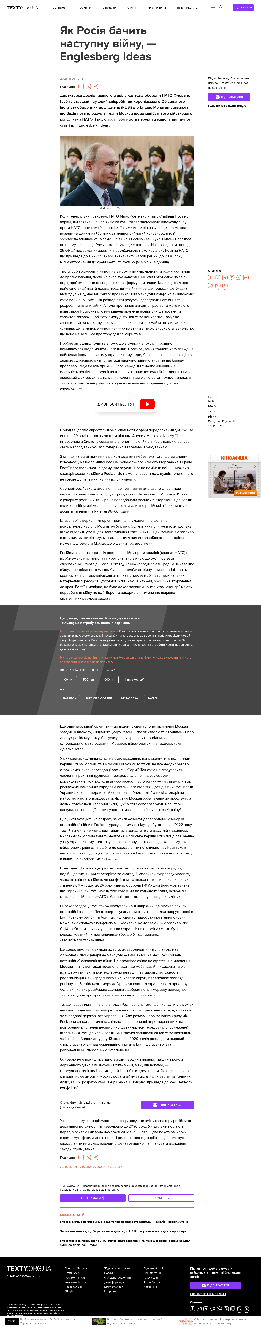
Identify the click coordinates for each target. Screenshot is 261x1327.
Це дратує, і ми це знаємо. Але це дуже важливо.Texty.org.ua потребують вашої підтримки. (101, 620)
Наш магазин (152, 1273)
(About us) (82, 1268)
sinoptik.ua (215, 425)
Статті (68, 1273)
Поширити (68, 87)
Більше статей (72, 1215)
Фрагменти (72, 1277)
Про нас (70, 1268)
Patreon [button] (70, 698)
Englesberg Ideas (94, 125)
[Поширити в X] (88, 86)
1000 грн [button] (109, 679)
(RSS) (76, 1273)
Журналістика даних (117, 1268)
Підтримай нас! (153, 1268)
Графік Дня (151, 1277)
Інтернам (110, 1291)
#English (70, 1291)
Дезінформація (114, 1282)
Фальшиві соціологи (117, 1277)
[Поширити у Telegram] (95, 86)
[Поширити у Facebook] (81, 86)
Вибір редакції (74, 1287)
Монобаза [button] (129, 698)
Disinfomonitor (113, 1287)
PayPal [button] (152, 698)
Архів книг (150, 1287)
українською (38, 1310)
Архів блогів (152, 1282)
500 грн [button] (88, 679)
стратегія (116, 1167)
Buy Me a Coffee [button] (99, 698)
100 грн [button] (68, 679)
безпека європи (93, 1167)
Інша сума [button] (132, 679)
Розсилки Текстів (76, 1282)
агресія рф (69, 1167)
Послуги (109, 1273)
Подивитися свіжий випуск (227, 106)
